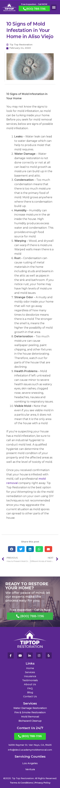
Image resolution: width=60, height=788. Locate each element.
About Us (30, 684)
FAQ (30, 688)
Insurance (30, 676)
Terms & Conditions (21, 782)
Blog (30, 692)
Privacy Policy (42, 782)
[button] (53, 7)
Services (30, 672)
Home (30, 668)
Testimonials (30, 680)
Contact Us (30, 696)
